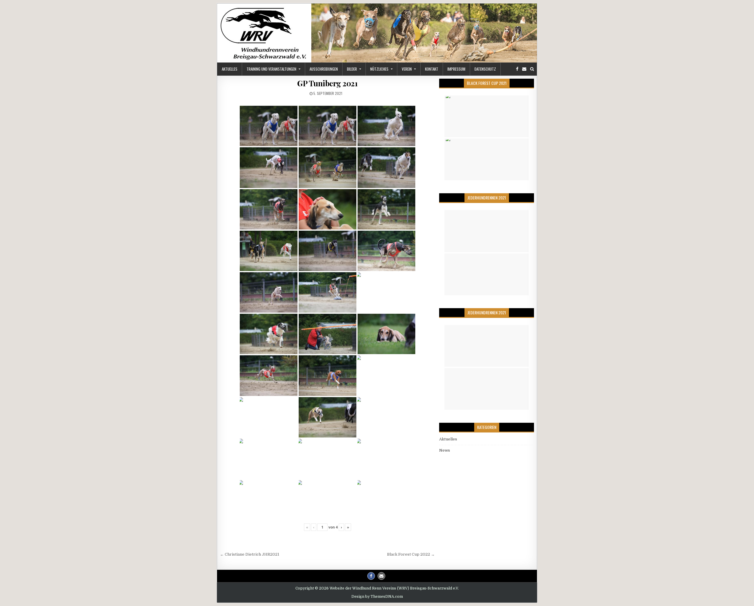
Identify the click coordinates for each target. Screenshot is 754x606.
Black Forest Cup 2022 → (411, 554)
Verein (407, 69)
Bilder (352, 69)
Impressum (456, 69)
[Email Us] (524, 69)
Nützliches (379, 69)
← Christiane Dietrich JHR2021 (249, 554)
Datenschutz (485, 69)
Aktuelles (229, 69)
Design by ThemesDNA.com (377, 597)
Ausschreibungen (324, 69)
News (444, 450)
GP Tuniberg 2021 (327, 83)
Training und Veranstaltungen (271, 69)
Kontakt (431, 69)
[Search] (532, 69)
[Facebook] (517, 69)
